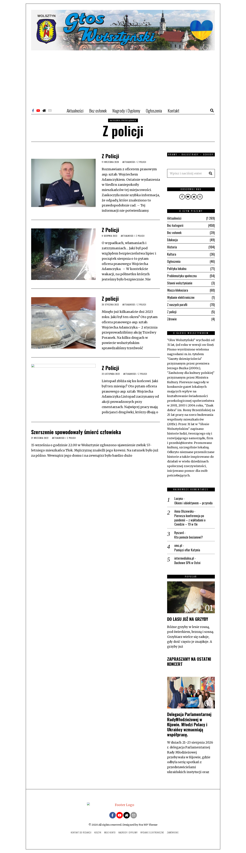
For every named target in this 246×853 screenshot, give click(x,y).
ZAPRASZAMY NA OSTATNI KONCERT (189, 661)
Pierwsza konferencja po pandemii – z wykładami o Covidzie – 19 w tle (189, 520)
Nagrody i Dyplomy (126, 110)
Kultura (171, 254)
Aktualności (75, 110)
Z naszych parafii (177, 304)
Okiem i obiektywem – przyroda (193, 503)
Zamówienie (173, 832)
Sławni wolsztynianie (179, 283)
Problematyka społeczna (182, 275)
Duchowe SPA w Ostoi (187, 563)
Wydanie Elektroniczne (152, 832)
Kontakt (173, 110)
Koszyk (97, 832)
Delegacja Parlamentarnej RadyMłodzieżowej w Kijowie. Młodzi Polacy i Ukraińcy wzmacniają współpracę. (189, 724)
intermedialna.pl (184, 558)
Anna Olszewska (184, 511)
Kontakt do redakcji (81, 832)
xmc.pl (178, 545)
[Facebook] (33, 110)
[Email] (49, 110)
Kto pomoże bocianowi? (188, 537)
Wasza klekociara (177, 290)
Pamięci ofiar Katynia (187, 550)
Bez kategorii (175, 225)
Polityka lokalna (176, 268)
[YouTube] (38, 110)
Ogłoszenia (154, 110)
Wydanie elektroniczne (180, 297)
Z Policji (110, 156)
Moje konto (110, 832)
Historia (172, 247)
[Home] (44, 110)
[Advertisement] (123, 77)
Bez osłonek (98, 110)
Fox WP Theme (148, 824)
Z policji (141, 162)
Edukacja (172, 239)
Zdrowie (172, 319)
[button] (210, 173)
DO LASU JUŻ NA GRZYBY (187, 619)
